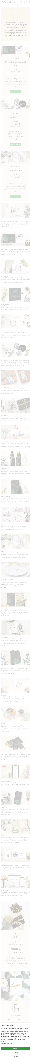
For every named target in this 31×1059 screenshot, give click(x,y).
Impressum (9, 1043)
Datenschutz (3, 1043)
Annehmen (15, 1048)
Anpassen (15, 1056)
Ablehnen (15, 1052)
